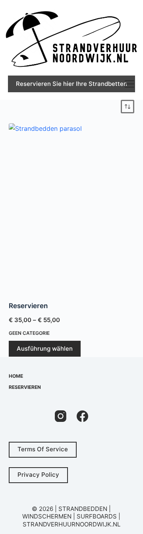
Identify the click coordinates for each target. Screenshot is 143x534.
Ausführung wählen (45, 348)
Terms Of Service (42, 449)
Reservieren (28, 306)
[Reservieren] (72, 207)
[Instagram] (60, 416)
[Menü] (129, 84)
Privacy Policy (38, 474)
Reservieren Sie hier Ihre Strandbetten (71, 83)
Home (16, 376)
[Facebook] (82, 416)
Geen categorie (29, 333)
